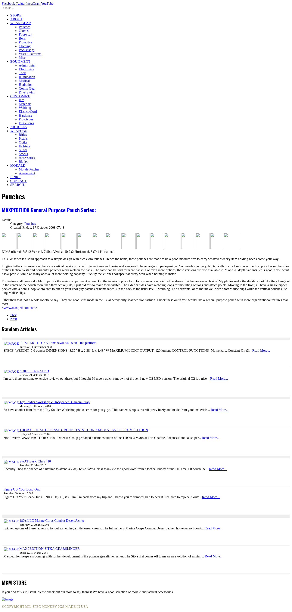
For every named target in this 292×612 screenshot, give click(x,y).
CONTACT (18, 181)
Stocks (23, 154)
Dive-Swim (26, 92)
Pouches (24, 27)
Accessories (27, 158)
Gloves (23, 31)
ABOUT (16, 19)
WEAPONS (18, 131)
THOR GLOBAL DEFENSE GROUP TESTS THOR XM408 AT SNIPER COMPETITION (83, 430)
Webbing (25, 108)
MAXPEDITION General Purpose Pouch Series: (49, 210)
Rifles (23, 134)
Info (21, 100)
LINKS (15, 177)
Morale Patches (29, 169)
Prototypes (26, 119)
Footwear (25, 34)
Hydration (25, 84)
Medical (24, 81)
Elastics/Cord (28, 111)
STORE (15, 15)
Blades (23, 161)
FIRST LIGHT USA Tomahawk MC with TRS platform (57, 343)
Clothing (25, 46)
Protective (25, 42)
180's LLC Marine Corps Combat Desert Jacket (51, 520)
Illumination (27, 77)
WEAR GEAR (20, 23)
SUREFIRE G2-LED (34, 371)
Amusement (27, 173)
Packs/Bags (26, 50)
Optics (23, 142)
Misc (22, 57)
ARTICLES (18, 127)
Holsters (24, 146)
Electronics (26, 69)
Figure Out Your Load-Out (21, 489)
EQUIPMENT (20, 61)
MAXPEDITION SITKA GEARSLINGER (49, 548)
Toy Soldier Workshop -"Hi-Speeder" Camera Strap (54, 402)
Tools (22, 73)
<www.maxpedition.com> (19, 308)
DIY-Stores (26, 123)
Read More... (261, 350)
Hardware (25, 115)
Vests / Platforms (30, 54)
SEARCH (17, 185)
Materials (25, 104)
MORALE (17, 165)
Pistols (23, 138)
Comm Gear (27, 88)
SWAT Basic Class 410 (35, 461)
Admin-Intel (27, 65)
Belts (22, 38)
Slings (23, 150)
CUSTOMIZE (20, 96)
